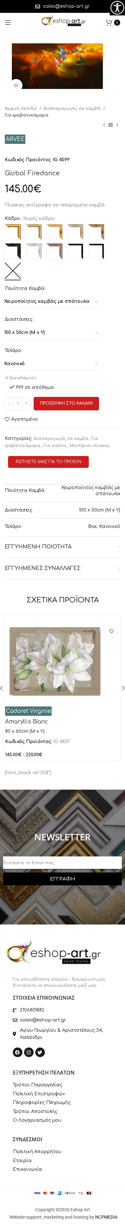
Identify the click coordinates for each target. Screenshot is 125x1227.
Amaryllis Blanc (26, 722)
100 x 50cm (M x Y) (99, 510)
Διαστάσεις (18, 319)
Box (92, 526)
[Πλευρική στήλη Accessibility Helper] (117, 7)
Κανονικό (109, 526)
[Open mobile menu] (8, 22)
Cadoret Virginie (28, 711)
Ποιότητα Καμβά (25, 288)
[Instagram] (29, 1052)
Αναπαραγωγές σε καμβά (72, 108)
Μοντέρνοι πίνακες (90, 445)
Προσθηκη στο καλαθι (66, 403)
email (9, 854)
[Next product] (117, 125)
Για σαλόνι (55, 445)
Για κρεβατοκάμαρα (26, 115)
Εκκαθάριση (23, 378)
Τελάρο (13, 350)
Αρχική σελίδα (21, 108)
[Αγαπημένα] (111, 631)
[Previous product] (104, 125)
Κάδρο (12, 218)
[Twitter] (40, 1052)
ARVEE (15, 139)
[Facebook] (17, 1052)
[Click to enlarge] (16, 85)
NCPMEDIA (106, 1217)
